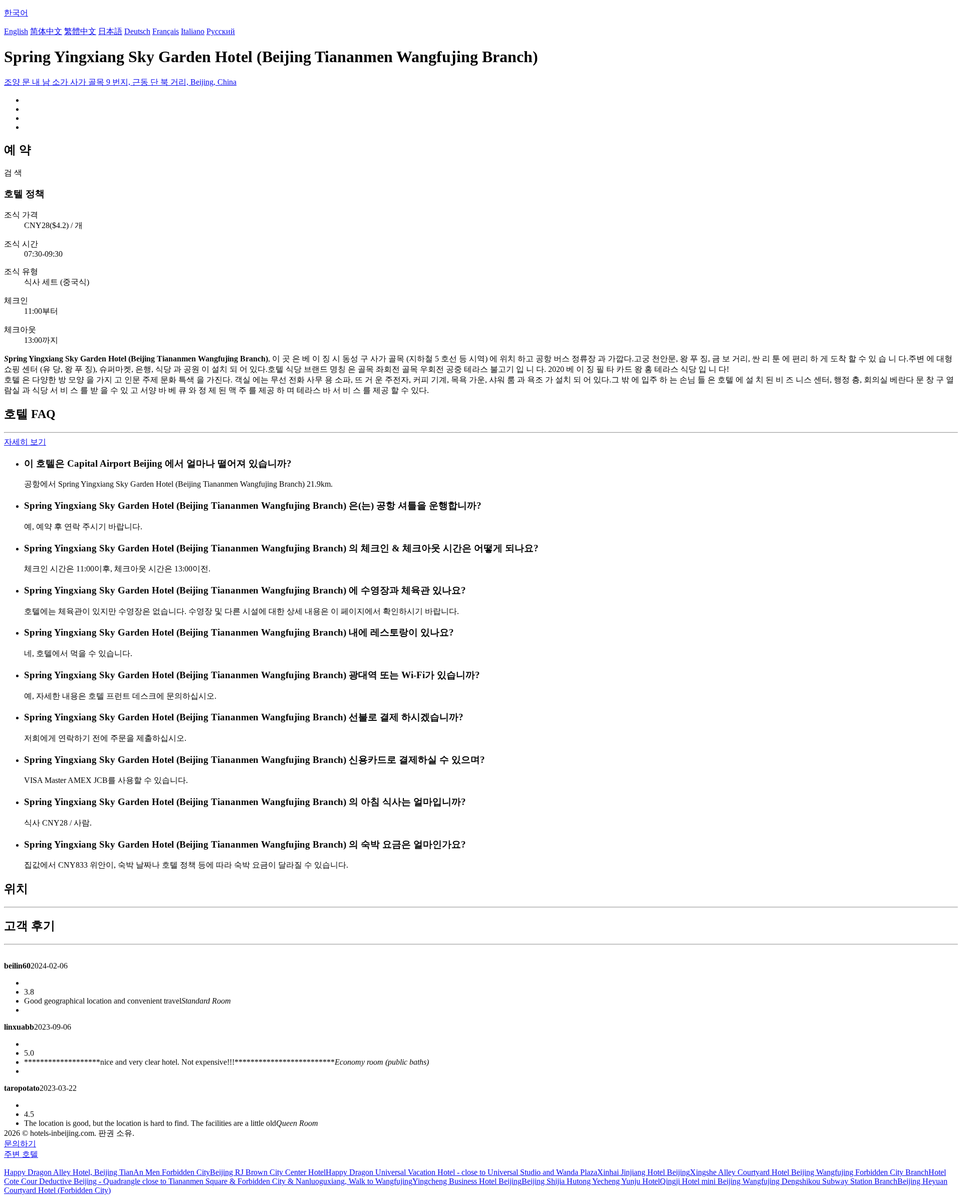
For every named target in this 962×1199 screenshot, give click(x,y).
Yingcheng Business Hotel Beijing (467, 1181)
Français (165, 31)
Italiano (192, 31)
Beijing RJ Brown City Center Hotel (268, 1172)
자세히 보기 (25, 442)
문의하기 (20, 1143)
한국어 (16, 13)
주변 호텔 (21, 1154)
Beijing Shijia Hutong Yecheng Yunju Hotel (591, 1181)
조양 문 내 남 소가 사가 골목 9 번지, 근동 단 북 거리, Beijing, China (120, 82)
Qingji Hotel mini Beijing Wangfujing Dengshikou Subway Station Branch (778, 1181)
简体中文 (46, 31)
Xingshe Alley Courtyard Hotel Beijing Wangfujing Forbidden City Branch (809, 1172)
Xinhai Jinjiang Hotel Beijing (643, 1172)
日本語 (110, 31)
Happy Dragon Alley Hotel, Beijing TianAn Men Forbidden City (107, 1172)
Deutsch (137, 31)
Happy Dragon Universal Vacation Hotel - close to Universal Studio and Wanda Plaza (461, 1172)
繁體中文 (80, 31)
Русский (220, 31)
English (16, 31)
